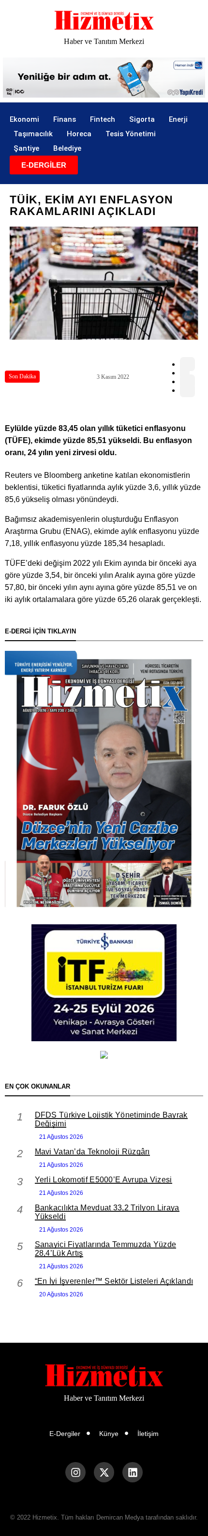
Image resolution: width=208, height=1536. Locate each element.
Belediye (67, 148)
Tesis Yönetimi (130, 133)
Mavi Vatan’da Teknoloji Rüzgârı (92, 1152)
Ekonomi (24, 119)
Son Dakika (22, 376)
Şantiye (26, 148)
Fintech (102, 119)
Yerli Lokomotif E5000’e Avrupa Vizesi (103, 1180)
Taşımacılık (33, 133)
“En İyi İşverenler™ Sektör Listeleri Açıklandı (114, 1281)
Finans (64, 119)
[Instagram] (75, 1472)
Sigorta (142, 119)
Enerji (178, 119)
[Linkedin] (132, 1472)
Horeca (79, 133)
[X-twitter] (104, 1472)
